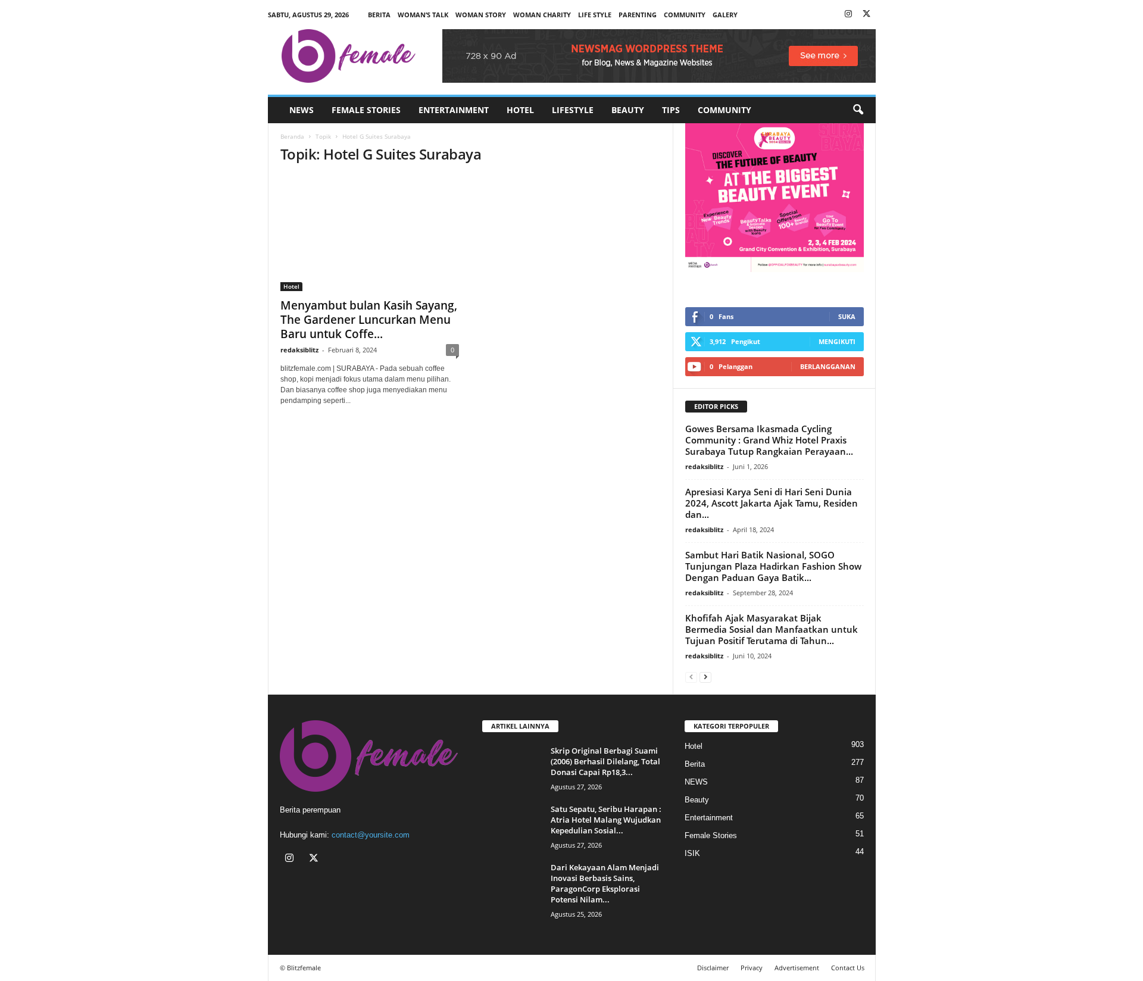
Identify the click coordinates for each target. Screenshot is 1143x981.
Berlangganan (827, 366)
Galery (725, 14)
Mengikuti (837, 341)
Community (724, 109)
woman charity (542, 14)
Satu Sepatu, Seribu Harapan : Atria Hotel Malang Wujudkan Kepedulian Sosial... (606, 820)
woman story (480, 14)
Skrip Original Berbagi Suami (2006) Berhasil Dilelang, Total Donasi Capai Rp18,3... (605, 761)
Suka (846, 316)
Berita (379, 14)
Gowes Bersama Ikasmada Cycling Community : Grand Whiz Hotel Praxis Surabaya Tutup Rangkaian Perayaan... (769, 440)
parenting (638, 14)
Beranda (292, 136)
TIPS (671, 109)
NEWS (301, 109)
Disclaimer (713, 967)
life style (594, 14)
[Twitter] (867, 14)
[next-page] (705, 676)
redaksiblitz (299, 349)
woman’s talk (423, 14)
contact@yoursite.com (371, 834)
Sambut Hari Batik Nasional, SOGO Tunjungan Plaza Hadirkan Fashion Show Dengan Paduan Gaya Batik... (773, 566)
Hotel (520, 109)
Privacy (752, 967)
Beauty (627, 109)
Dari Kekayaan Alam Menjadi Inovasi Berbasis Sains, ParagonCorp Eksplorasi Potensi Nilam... (605, 883)
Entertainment (454, 109)
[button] (858, 110)
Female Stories (366, 109)
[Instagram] (848, 14)
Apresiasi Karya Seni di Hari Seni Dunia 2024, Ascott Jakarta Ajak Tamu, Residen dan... (771, 503)
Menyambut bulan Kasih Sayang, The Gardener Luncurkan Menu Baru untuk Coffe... (368, 320)
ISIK (692, 853)
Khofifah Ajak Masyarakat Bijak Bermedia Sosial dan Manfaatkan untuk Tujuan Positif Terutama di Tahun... (771, 629)
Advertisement (797, 967)
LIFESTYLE (573, 109)
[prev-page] (691, 676)
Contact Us (847, 967)
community (684, 14)
